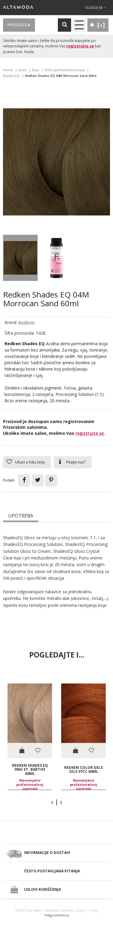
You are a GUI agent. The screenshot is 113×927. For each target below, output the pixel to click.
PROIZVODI (18, 24)
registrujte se (80, 46)
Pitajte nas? (76, 462)
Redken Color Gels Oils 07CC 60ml (83, 769)
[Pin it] (51, 480)
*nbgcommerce (56, 915)
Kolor (22, 70)
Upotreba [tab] (20, 515)
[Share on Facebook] (24, 480)
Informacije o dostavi (47, 852)
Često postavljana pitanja (52, 871)
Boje (35, 70)
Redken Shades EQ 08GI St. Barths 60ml (30, 769)
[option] (30, 736)
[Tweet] (38, 480)
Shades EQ (11, 76)
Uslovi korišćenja (42, 889)
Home (8, 70)
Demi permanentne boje (65, 70)
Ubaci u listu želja (30, 462)
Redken (26, 322)
